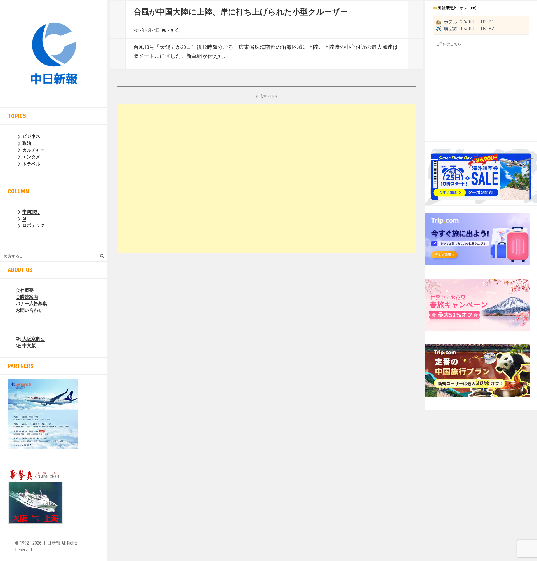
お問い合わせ (29, 310)
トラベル (31, 164)
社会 (175, 30)
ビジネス (31, 136)
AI (24, 218)
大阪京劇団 (33, 338)
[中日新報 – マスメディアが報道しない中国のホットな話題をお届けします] (54, 53)
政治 (26, 143)
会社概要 (25, 290)
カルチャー (33, 150)
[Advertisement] (266, 178)
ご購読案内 (27, 296)
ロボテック (33, 225)
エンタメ (31, 157)
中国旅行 (31, 211)
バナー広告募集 (31, 303)
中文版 (28, 345)
